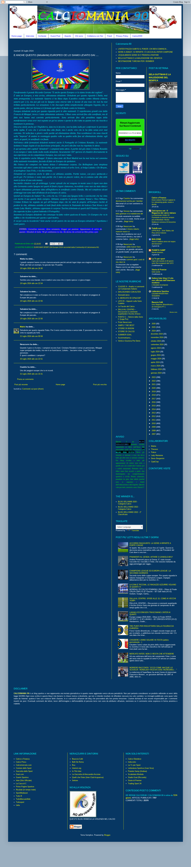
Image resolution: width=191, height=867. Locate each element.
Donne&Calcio (123, 295)
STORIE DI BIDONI (126, 328)
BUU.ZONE (156, 239)
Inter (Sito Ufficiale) (24, 780)
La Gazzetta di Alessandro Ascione (86, 774)
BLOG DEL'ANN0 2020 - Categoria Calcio (128, 503)
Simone (126, 211)
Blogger (107, 835)
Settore (75, 780)
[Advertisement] (64, 44)
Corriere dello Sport (23, 768)
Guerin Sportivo (22, 777)
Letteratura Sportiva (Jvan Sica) (141, 768)
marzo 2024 (156, 366)
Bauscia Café (77, 759)
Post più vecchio (100, 384)
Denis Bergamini (157, 458)
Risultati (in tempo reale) (26, 790)
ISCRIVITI (130, 140)
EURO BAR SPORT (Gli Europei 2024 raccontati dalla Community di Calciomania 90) (66, 247)
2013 (154, 413)
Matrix (22, 327)
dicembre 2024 (157, 334)
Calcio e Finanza (159, 198)
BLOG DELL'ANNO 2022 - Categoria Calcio (128, 508)
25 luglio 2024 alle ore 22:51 (31, 359)
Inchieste (42, 36)
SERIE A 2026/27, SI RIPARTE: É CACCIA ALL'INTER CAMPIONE (145, 52)
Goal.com (20, 774)
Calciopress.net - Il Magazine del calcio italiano (164, 212)
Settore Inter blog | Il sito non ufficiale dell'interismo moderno (163, 280)
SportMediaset (22, 793)
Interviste (30, 36)
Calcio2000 (137, 36)
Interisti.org (76, 768)
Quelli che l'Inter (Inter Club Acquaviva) (87, 777)
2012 (154, 416)
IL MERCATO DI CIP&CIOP (129, 298)
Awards (67, 36)
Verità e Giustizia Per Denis (129, 341)
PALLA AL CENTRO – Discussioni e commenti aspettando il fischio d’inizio (129, 311)
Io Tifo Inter (76, 771)
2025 (154, 327)
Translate (135, 530)
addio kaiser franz (133, 247)
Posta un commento (25, 379)
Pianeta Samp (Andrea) (137, 771)
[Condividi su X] (56, 243)
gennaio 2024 (156, 373)
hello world (156, 272)
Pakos (153, 452)
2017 (154, 399)
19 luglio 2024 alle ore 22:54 (31, 283)
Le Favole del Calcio (126, 306)
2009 (154, 427)
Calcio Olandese (134, 759)
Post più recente (21, 384)
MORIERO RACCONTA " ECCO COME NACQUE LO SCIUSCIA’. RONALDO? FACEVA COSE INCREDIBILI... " (153, 669)
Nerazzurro (127, 226)
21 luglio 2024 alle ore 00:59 (31, 336)
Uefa (18, 805)
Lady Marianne (157, 455)
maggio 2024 (156, 359)
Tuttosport (20, 802)
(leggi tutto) (128, 221)
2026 (154, 324)
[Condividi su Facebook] (59, 243)
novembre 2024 (157, 337)
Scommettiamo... (125, 338)
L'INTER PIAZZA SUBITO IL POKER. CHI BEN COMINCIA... (143, 49)
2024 (154, 331)
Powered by (123, 149)
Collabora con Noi (95, 36)
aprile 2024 (155, 362)
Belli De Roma (78, 762)
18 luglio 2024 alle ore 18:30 (31, 268)
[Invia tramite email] (51, 243)
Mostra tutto (173, 312)
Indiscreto (132, 762)
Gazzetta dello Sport (24, 771)
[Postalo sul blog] (53, 243)
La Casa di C (21, 783)
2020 (154, 388)
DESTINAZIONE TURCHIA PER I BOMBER (136, 61)
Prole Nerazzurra (125, 322)
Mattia (153, 446)
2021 (154, 384)
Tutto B (19, 796)
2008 (154, 431)
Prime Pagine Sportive (25, 787)
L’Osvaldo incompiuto (160, 285)
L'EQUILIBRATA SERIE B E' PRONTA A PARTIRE (138, 55)
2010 (154, 423)
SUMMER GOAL (125, 335)
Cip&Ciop (155, 462)
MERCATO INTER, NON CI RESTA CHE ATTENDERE (151, 654)
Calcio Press (21, 762)
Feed (109, 36)
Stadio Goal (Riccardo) (137, 777)
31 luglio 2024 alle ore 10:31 (31, 374)
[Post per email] (46, 243)
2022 (154, 381)
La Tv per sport (158, 259)
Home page (16, 36)
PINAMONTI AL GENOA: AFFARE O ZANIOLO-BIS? (151, 557)
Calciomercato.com (24, 765)
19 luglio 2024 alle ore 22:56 (31, 301)
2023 (154, 377)
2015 (154, 406)
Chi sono (79, 36)
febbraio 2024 (156, 369)
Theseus (154, 449)
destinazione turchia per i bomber (129, 201)
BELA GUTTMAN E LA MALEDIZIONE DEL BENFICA (140, 58)
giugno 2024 (156, 355)
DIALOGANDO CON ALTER (129, 292)
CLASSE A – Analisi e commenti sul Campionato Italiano (131, 288)
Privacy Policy (122, 36)
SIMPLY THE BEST (126, 325)
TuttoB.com (157, 228)
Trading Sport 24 (134, 783)
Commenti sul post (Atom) (32, 389)
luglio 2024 (155, 352)
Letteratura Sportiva (160, 291)
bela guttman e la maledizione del (129, 214)
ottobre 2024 (156, 341)
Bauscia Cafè (157, 302)
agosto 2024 (156, 348)
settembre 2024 (157, 344)
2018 (154, 395)
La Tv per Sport (134, 765)
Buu (73, 765)
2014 (154, 409)
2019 (154, 391)
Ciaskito (126, 198)
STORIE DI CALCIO (126, 331)
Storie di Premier (159, 270)
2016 (154, 402)
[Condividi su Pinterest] (61, 243)
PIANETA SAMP (158, 250)
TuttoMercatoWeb (23, 799)
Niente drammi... (158, 252)
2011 (154, 420)
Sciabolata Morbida (135, 774)
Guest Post (55, 36)
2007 (154, 434)
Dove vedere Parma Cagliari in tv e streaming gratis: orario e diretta (163, 202)
